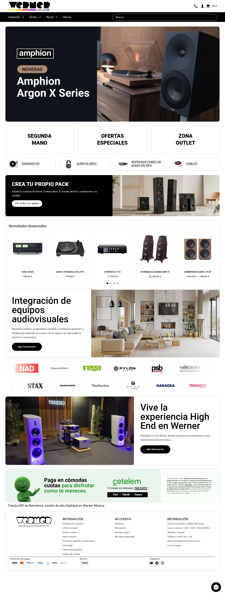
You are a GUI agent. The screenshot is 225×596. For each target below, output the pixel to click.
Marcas (67, 17)
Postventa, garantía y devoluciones (78, 541)
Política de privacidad (72, 549)
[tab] (107, 283)
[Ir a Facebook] (156, 563)
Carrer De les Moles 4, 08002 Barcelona (185, 523)
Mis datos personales (125, 536)
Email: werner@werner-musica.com (183, 541)
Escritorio (119, 523)
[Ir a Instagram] (162, 563)
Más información (27, 347)
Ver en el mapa (174, 545)
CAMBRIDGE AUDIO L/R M (197, 272)
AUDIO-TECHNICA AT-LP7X (70, 272)
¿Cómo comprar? (70, 528)
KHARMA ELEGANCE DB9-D (155, 272)
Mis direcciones (122, 532)
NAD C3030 (28, 272)
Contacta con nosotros (73, 523)
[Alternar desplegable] (23, 17)
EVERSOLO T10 (112, 272)
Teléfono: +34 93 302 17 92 (179, 536)
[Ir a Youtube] (151, 563)
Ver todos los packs (27, 203)
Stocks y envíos (69, 532)
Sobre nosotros (69, 536)
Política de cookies (71, 554)
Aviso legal (67, 545)
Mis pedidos (120, 528)
